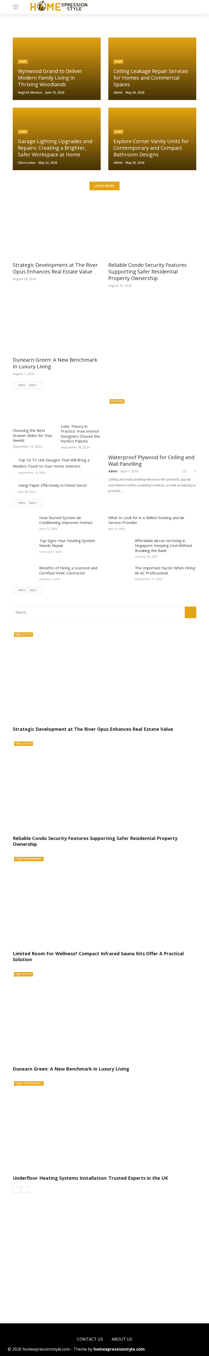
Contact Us (90, 1339)
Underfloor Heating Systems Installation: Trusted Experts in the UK (90, 1178)
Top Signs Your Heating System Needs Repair (67, 543)
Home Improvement (28, 859)
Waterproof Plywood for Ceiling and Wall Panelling (151, 460)
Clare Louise (26, 162)
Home (23, 61)
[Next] (25, 1190)
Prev (21, 385)
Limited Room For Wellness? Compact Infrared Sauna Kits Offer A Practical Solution (98, 956)
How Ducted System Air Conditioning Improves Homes (66, 520)
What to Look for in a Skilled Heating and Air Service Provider (146, 520)
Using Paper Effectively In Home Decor (52, 485)
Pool (25, 1265)
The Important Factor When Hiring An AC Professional (165, 570)
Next (33, 385)
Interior (117, 401)
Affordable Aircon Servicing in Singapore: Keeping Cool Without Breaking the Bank (163, 545)
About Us (122, 1339)
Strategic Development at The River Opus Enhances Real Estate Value (55, 268)
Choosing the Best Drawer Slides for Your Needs (33, 435)
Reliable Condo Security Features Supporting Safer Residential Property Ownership (147, 271)
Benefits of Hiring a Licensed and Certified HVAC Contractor (68, 570)
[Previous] (16, 1190)
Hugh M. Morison (30, 92)
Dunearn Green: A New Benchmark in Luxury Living (55, 363)
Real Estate (23, 634)
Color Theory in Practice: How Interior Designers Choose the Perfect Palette (80, 434)
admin (118, 92)
